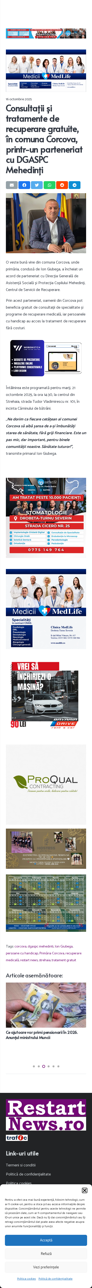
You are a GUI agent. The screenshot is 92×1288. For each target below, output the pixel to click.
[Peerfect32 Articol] (46, 33)
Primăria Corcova (51, 953)
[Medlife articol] (46, 71)
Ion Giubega (64, 946)
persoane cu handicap (22, 953)
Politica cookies (26, 1278)
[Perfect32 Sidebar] (46, 518)
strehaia (45, 960)
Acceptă (46, 1240)
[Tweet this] (37, 185)
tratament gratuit (64, 960)
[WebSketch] (46, 358)
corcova (20, 946)
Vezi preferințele (46, 1267)
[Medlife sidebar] (46, 609)
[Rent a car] (46, 695)
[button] (84, 1190)
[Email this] (12, 185)
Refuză (46, 1254)
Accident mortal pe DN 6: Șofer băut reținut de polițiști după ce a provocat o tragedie (43, 1034)
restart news (29, 960)
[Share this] (24, 185)
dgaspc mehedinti (40, 946)
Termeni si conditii (21, 1165)
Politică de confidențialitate (56, 1278)
